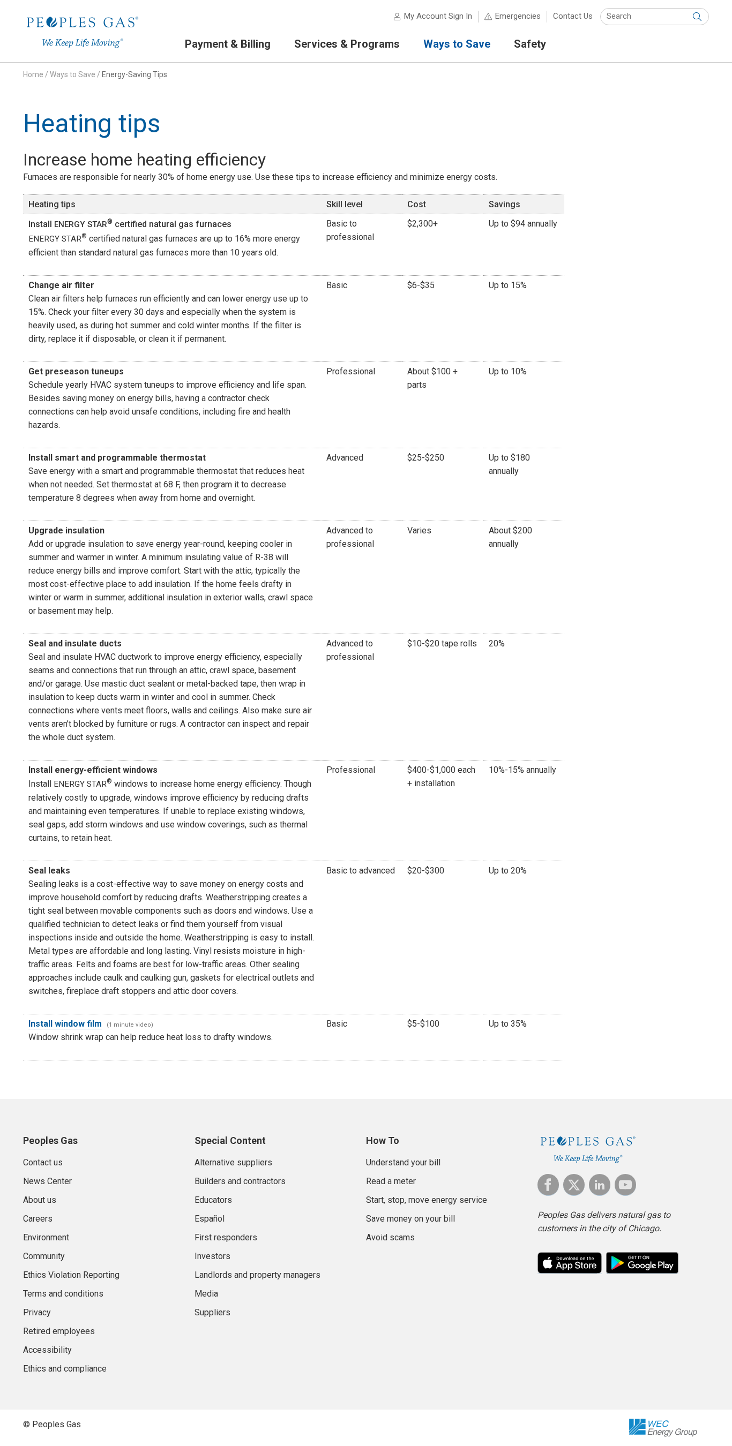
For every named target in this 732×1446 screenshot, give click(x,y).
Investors (212, 1256)
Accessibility (47, 1350)
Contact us (43, 1162)
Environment (46, 1237)
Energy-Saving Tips (134, 74)
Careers (38, 1219)
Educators (213, 1200)
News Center (47, 1181)
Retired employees (59, 1331)
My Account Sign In (438, 16)
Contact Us (573, 16)
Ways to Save (72, 74)
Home (33, 74)
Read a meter (391, 1181)
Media (206, 1294)
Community (44, 1256)
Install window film (65, 1024)
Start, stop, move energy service (426, 1200)
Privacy (37, 1312)
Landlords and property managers (257, 1275)
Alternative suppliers (233, 1162)
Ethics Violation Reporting (71, 1275)
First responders (226, 1237)
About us (39, 1200)
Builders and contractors (240, 1181)
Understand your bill (403, 1162)
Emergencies (518, 16)
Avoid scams (390, 1237)
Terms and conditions (63, 1294)
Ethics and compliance (65, 1369)
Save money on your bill (410, 1219)
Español (210, 1219)
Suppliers (212, 1312)
